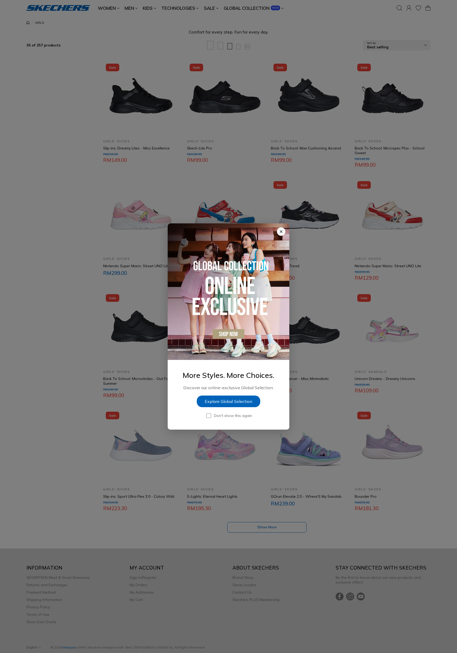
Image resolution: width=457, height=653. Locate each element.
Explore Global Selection (228, 401)
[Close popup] (281, 231)
